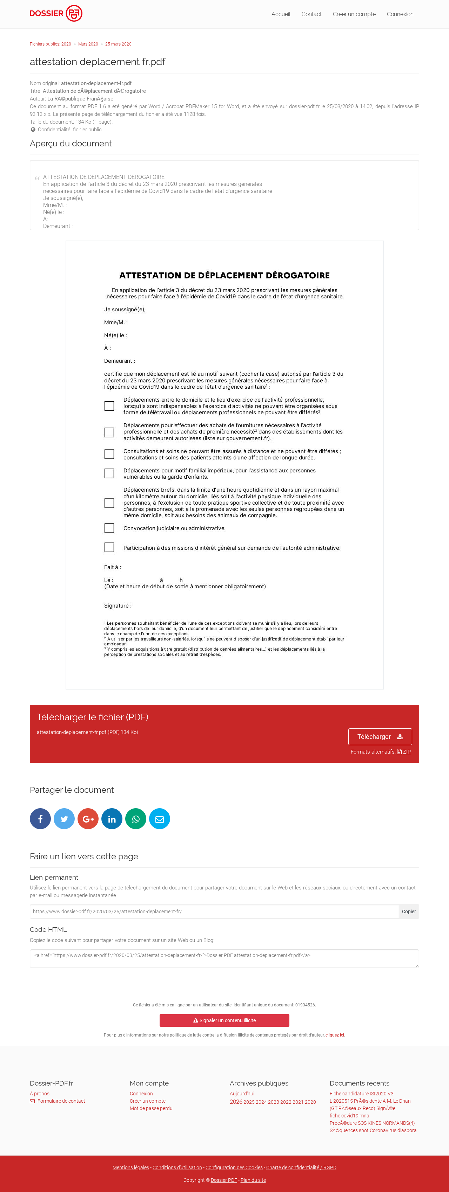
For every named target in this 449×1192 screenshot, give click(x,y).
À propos (39, 1093)
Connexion (400, 14)
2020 (310, 1102)
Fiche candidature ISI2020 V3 (362, 1093)
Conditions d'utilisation (177, 1167)
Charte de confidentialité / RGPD (301, 1167)
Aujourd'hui (242, 1093)
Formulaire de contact (61, 1101)
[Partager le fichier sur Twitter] (64, 818)
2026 (236, 1101)
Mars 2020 (88, 44)
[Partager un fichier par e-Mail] (159, 818)
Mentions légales (131, 1167)
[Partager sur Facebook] (40, 818)
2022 (285, 1102)
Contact (312, 14)
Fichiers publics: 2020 (50, 44)
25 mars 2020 (118, 44)
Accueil (281, 14)
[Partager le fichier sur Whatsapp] (135, 818)
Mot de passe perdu (151, 1108)
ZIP (407, 752)
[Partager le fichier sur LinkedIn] (111, 818)
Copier (409, 911)
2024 (261, 1102)
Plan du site (253, 1180)
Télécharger (374, 736)
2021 (298, 1102)
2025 (249, 1102)
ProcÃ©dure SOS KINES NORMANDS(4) (372, 1123)
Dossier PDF (224, 1180)
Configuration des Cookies (234, 1167)
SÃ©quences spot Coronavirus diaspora (373, 1130)
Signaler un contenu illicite (228, 1020)
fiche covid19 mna (349, 1115)
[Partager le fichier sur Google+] (88, 818)
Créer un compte (354, 14)
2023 (273, 1102)
